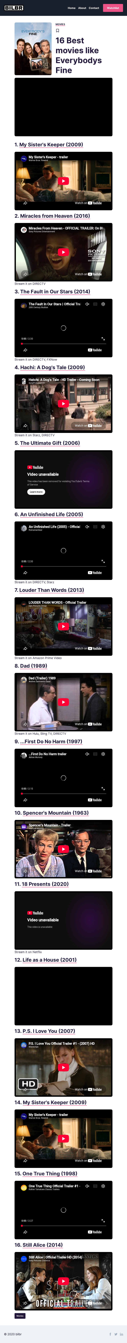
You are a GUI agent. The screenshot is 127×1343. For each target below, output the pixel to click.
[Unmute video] (63, 107)
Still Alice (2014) (43, 1245)
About (82, 8)
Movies (60, 24)
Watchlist (113, 8)
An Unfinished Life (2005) (51, 514)
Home (72, 8)
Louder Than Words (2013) (51, 590)
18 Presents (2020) (45, 884)
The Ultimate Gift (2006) (50, 443)
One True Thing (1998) (49, 1174)
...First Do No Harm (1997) (51, 741)
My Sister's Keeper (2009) (51, 144)
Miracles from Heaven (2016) (55, 216)
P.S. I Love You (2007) (49, 1031)
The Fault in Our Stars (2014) (55, 291)
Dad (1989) (33, 666)
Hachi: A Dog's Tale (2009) (52, 367)
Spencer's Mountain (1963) (56, 813)
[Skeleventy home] (14, 8)
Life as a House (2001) (50, 960)
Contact (94, 8)
